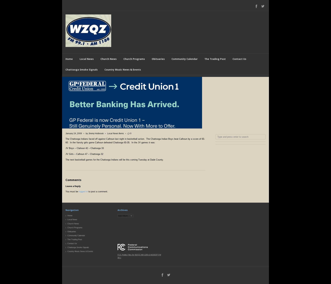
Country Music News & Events (122, 69)
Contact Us (239, 59)
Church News (109, 59)
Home (69, 59)
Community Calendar (185, 59)
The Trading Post (215, 59)
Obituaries (158, 59)
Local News (87, 59)
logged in (83, 191)
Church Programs (134, 59)
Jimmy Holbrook (96, 133)
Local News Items (115, 133)
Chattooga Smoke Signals (82, 69)
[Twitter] (262, 6)
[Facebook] (256, 6)
